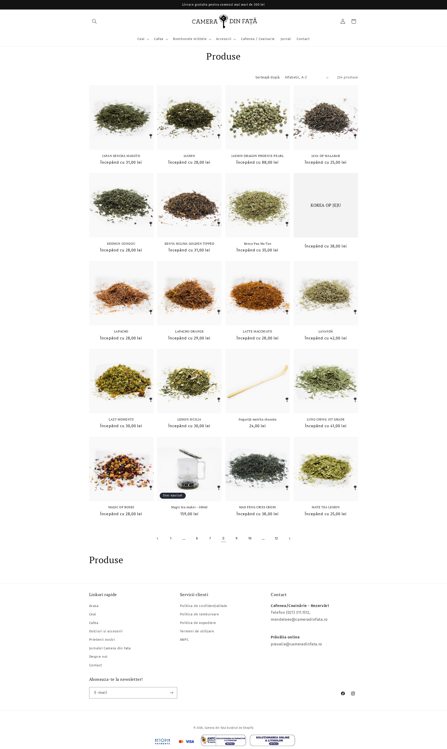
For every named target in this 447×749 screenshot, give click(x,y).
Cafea (93, 622)
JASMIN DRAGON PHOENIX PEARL (257, 156)
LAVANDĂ (325, 331)
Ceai (92, 614)
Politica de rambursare (199, 614)
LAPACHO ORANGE (189, 331)
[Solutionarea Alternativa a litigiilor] (223, 741)
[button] (94, 21)
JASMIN (189, 156)
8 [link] (223, 538)
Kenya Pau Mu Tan (257, 244)
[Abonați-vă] (171, 692)
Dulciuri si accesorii (106, 631)
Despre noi (98, 656)
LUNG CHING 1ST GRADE (326, 419)
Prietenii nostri (102, 639)
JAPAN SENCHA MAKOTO (121, 156)
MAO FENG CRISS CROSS (257, 507)
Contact (95, 665)
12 (276, 538)
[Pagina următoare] (289, 538)
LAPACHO (121, 331)
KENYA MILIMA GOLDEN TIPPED (189, 244)
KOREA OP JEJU (326, 205)
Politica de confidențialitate (203, 605)
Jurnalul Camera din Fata (110, 648)
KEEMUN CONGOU (121, 244)
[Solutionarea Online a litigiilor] (272, 741)
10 (250, 538)
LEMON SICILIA (189, 419)
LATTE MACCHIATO (257, 331)
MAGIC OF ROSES (121, 507)
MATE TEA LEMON (326, 507)
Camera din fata (215, 727)
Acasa (94, 605)
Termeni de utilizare (197, 631)
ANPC (184, 639)
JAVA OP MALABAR (326, 156)
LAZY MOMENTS (121, 419)
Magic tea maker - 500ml (189, 507)
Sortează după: (267, 77)
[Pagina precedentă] (157, 538)
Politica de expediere (198, 622)
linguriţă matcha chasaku (258, 419)
